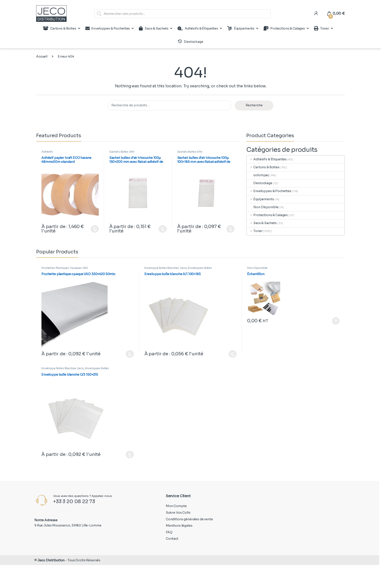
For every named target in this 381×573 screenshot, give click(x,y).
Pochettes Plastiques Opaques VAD (64, 268)
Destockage (262, 183)
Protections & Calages (287, 28)
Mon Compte (176, 506)
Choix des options (92, 229)
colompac (261, 175)
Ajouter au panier (334, 321)
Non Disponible (265, 207)
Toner (324, 28)
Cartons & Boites (63, 28)
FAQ (169, 532)
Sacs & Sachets (156, 28)
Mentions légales (179, 526)
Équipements (244, 28)
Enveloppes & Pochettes (110, 28)
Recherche (254, 105)
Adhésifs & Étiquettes (201, 28)
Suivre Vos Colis (178, 513)
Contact (172, 539)
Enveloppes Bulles (200, 268)
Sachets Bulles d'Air (122, 151)
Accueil (41, 56)
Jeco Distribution (51, 560)
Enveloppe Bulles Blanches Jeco (165, 268)
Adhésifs (47, 151)
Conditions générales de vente (189, 519)
